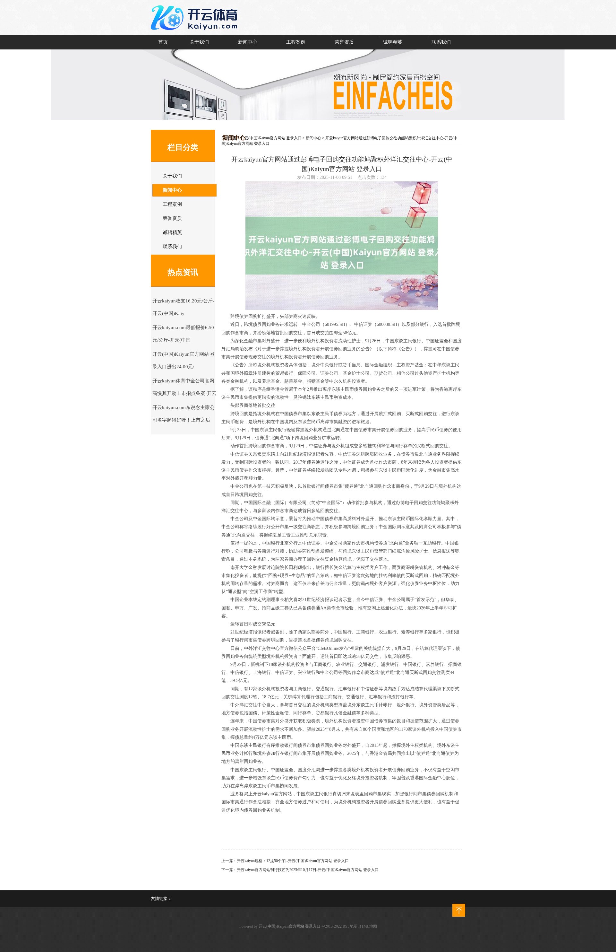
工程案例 (295, 42)
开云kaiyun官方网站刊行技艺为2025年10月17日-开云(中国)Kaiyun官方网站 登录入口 (308, 870)
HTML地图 (367, 926)
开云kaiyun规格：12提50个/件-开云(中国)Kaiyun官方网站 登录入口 (293, 861)
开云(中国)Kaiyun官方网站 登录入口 (271, 138)
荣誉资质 (344, 42)
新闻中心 (247, 42)
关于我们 (199, 42)
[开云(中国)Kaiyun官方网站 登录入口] (196, 34)
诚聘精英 (392, 42)
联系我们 (441, 42)
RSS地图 (350, 926)
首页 (163, 42)
